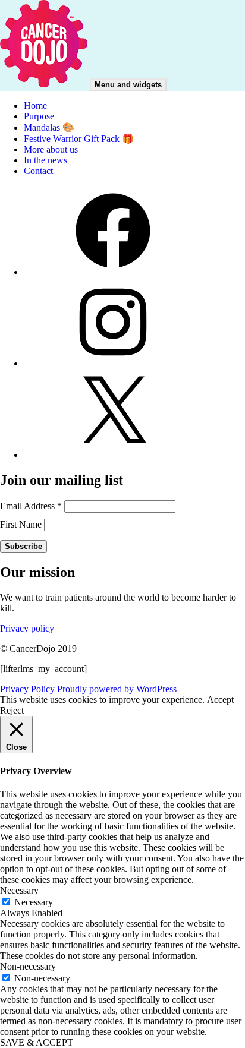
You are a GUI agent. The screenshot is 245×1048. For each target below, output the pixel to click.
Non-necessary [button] (28, 966)
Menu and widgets (128, 84)
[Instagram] (113, 363)
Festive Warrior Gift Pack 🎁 (79, 139)
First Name (22, 524)
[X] (113, 455)
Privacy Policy (27, 689)
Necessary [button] (19, 890)
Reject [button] (12, 710)
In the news (45, 160)
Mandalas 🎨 (49, 127)
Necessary (33, 902)
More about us (51, 149)
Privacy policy (27, 628)
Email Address (31, 506)
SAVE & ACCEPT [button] (36, 1042)
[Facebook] (113, 272)
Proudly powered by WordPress (117, 689)
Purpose (39, 116)
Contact (38, 171)
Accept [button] (220, 700)
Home (35, 105)
